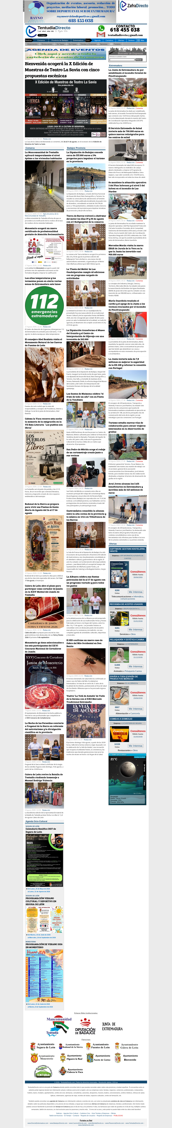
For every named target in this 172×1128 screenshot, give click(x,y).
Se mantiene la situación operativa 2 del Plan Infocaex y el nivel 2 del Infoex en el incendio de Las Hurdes (127, 187)
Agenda (97, 40)
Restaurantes (47, 44)
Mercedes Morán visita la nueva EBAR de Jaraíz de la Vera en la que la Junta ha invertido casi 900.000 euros (126, 250)
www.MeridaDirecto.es (96, 1123)
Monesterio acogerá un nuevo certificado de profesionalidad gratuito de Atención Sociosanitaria (44, 231)
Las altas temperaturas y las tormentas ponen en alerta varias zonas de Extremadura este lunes (43, 281)
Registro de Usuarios (88, 1116)
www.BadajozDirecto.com (58, 1123)
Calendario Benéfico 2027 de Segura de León (41, 830)
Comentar (139, 108)
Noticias (59, 1113)
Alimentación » (123, 713)
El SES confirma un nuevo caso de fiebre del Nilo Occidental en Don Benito (84, 643)
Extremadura (78, 40)
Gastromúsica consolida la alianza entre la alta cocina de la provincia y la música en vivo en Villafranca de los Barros (86, 515)
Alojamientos (32, 44)
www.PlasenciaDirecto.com (114, 1123)
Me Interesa (135, 592)
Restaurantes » (125, 750)
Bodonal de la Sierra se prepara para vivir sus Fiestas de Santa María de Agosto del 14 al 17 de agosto (42, 508)
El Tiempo (67, 1116)
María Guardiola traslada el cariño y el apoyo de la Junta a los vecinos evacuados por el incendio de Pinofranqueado (127, 305)
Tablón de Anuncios (56, 1116)
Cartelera (109, 40)
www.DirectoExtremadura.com (38, 1123)
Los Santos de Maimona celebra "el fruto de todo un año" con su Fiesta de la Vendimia (85, 396)
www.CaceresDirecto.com (78, 1123)
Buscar (139, 60)
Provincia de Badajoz (59, 40)
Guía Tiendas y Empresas (100, 1113)
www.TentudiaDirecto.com (134, 1123)
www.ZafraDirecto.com (86, 1125)
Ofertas (121, 40)
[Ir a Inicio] (31, 37)
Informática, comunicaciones (132, 598)
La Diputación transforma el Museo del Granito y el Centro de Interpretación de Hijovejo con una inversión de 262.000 (85, 335)
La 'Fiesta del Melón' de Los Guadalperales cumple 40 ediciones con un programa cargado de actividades (85, 274)
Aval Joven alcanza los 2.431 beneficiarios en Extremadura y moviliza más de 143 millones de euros (126, 488)
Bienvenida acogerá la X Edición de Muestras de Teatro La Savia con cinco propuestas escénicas (62, 69)
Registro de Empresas (104, 1116)
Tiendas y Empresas (88, 44)
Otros (133, 634)
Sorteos (131, 40)
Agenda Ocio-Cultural (70, 1113)
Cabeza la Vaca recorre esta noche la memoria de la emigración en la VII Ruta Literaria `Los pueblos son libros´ (44, 423)
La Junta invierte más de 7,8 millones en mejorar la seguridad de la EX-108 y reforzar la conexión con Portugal (127, 363)
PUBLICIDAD (118, 1116)
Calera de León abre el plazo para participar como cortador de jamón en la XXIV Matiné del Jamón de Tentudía (44, 590)
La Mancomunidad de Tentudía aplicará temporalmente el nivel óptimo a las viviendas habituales (43, 155)
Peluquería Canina (133, 671)
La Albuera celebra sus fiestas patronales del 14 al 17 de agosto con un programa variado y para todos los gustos (85, 581)
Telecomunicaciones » (122, 597)
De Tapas (60, 44)
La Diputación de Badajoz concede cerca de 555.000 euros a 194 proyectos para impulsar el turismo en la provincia (85, 157)
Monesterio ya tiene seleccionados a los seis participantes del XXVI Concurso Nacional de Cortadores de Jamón (44, 647)
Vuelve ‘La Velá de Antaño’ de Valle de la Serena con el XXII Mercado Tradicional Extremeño (85, 698)
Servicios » (125, 634)
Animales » (119, 671)
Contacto (76, 1116)
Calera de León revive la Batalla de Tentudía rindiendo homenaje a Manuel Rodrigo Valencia (44, 777)
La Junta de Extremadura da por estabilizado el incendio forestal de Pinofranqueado (127, 72)
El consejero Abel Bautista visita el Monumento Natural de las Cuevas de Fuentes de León (43, 342)
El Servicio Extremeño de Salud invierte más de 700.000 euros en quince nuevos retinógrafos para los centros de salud (126, 133)
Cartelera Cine (85, 1113)
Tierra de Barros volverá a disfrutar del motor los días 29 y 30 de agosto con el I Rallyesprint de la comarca (86, 218)
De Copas (73, 44)
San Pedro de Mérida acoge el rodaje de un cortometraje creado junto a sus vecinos (85, 452)
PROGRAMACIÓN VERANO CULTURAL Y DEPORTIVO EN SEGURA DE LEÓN (41, 901)
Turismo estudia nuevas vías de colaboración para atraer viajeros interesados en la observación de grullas (127, 427)
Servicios (103, 44)
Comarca (41, 40)
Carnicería (135, 713)
